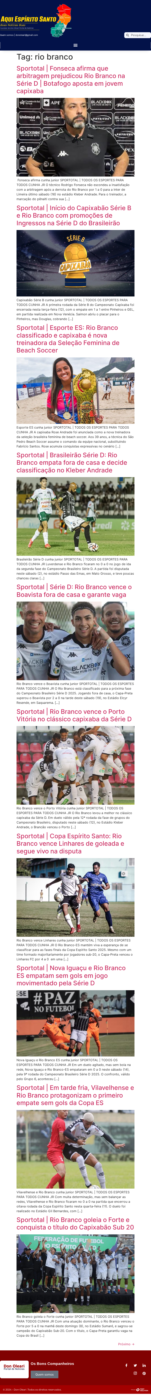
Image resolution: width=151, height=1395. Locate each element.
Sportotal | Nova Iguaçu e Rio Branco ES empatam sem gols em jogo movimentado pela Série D (71, 975)
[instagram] (135, 1373)
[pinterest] (144, 1373)
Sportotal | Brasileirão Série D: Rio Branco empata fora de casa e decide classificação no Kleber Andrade (72, 462)
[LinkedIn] (144, 1365)
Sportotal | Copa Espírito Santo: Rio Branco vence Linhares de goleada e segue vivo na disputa (70, 843)
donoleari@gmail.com (27, 35)
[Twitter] (135, 1365)
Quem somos (7, 35)
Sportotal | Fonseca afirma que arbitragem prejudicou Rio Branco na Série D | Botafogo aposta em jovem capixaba (71, 79)
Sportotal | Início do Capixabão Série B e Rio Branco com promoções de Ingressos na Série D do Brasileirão (74, 215)
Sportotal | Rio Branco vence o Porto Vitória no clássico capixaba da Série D (74, 715)
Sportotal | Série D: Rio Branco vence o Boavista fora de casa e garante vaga (74, 590)
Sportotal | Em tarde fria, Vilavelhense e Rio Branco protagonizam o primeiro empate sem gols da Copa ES (75, 1095)
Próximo (126, 1344)
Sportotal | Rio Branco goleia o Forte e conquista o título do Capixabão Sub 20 (75, 1223)
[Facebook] (126, 1365)
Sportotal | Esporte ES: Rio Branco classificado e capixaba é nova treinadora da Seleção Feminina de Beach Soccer (68, 339)
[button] (75, 45)
